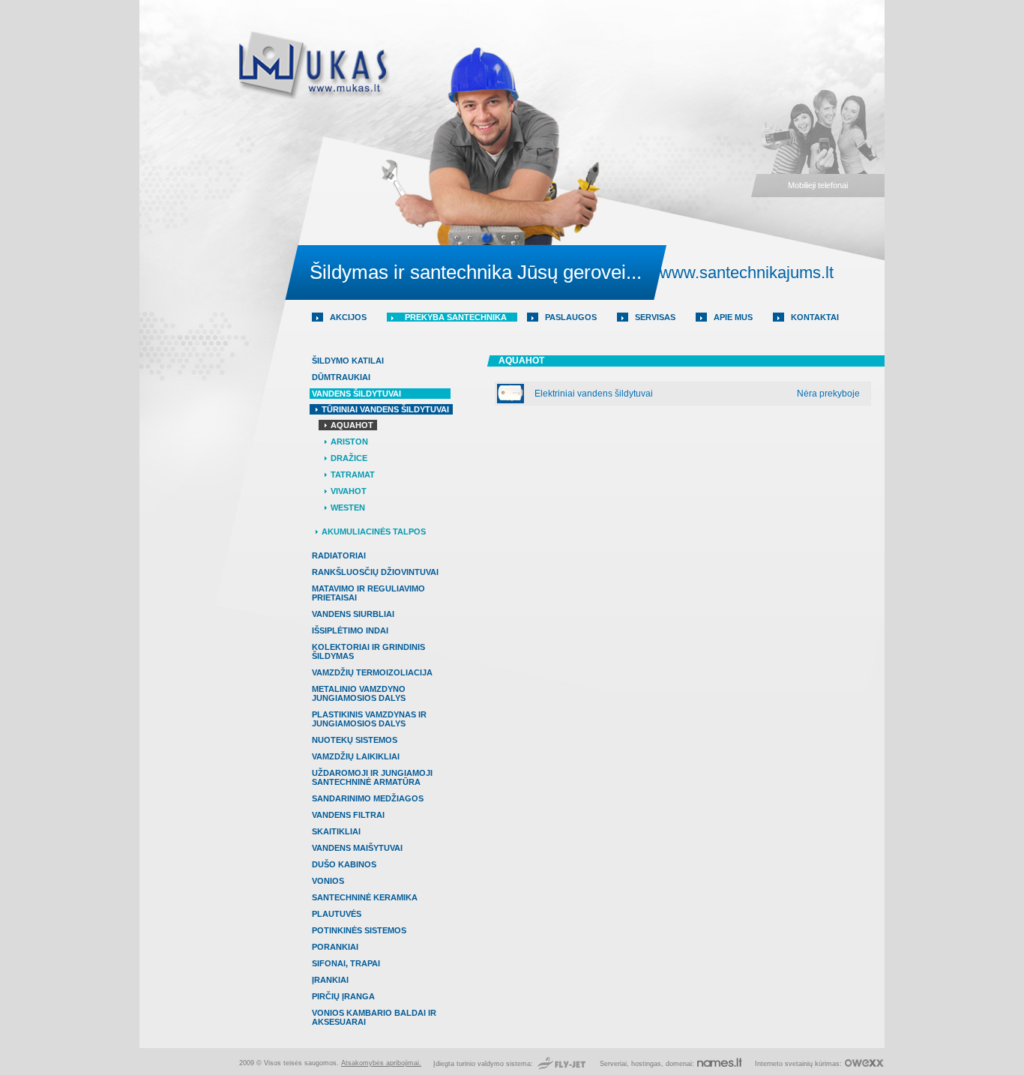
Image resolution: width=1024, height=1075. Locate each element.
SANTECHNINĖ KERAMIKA (365, 897)
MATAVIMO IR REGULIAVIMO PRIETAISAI (368, 593)
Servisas (655, 317)
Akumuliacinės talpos (374, 531)
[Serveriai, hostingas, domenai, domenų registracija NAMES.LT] (719, 1064)
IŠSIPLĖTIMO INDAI (350, 630)
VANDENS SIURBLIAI (353, 613)
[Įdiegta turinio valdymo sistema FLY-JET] (561, 1064)
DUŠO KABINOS (344, 864)
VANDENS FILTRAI (348, 814)
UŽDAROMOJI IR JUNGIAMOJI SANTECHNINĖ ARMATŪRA (372, 777)
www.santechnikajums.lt (747, 272)
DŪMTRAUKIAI (341, 377)
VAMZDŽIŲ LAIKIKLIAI (356, 756)
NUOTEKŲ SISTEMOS (354, 739)
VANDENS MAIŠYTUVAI (357, 847)
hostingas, (647, 1064)
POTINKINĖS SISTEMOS (359, 930)
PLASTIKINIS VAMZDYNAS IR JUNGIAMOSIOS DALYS (369, 719)
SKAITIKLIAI (336, 831)
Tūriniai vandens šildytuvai (385, 409)
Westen (348, 507)
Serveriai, (615, 1064)
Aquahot (352, 425)
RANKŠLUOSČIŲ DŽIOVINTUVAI (375, 571)
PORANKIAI (335, 946)
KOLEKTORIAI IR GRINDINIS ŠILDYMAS (368, 651)
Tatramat (353, 474)
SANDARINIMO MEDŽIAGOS (368, 798)
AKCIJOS (348, 317)
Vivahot (349, 491)
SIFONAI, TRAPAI (346, 963)
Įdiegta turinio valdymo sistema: (484, 1064)
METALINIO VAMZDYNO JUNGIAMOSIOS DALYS (359, 693)
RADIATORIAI (339, 555)
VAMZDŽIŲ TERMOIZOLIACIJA (372, 672)
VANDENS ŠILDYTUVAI (356, 393)
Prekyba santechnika (456, 317)
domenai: (680, 1064)
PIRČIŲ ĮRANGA (343, 996)
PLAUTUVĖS (336, 913)
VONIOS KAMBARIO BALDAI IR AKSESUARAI (374, 1017)
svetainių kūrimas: (813, 1064)
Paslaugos (571, 317)
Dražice (349, 458)
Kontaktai (815, 317)
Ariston (349, 441)
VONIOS (328, 880)
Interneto (769, 1064)
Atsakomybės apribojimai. (381, 1063)
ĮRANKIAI (330, 979)
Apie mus (733, 317)
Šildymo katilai (348, 360)
